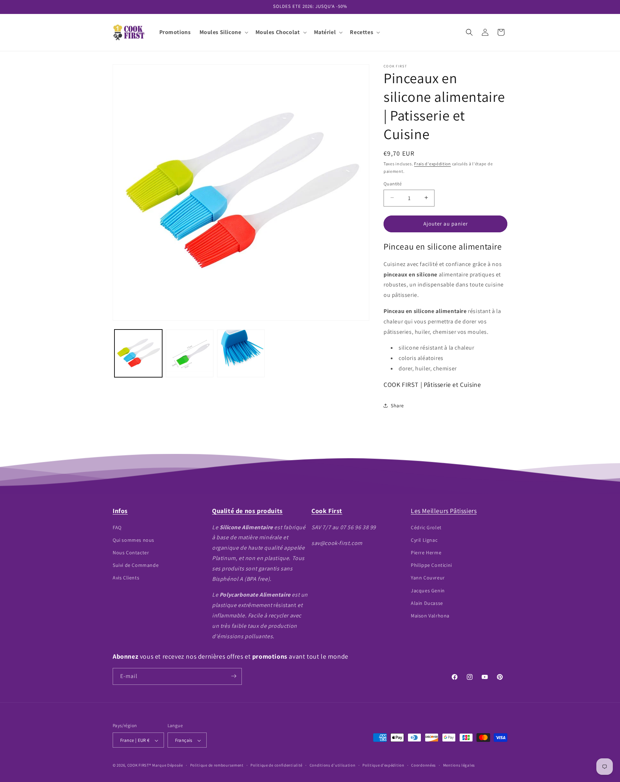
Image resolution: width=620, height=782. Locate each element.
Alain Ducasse (427, 602)
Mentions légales (459, 765)
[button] (223, 32)
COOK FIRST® (139, 765)
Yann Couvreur (428, 577)
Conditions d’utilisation (333, 765)
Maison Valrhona (430, 615)
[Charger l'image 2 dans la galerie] (189, 353)
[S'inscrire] (233, 676)
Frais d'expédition (432, 163)
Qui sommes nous (133, 539)
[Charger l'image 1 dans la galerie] (138, 353)
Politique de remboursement (217, 765)
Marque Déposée (167, 765)
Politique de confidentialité (276, 765)
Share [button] (397, 405)
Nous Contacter (131, 552)
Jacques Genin (428, 590)
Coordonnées (423, 765)
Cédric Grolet (426, 527)
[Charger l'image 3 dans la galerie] (241, 353)
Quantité (392, 183)
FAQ (117, 527)
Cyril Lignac (424, 539)
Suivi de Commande (136, 565)
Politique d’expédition (383, 765)
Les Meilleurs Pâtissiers (443, 511)
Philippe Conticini (431, 565)
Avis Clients (126, 577)
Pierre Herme (426, 552)
